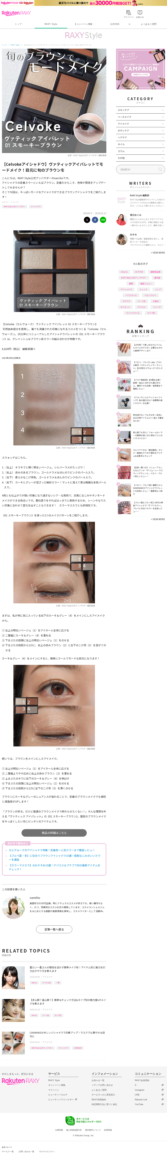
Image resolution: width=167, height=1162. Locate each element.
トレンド (143, 289)
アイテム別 (46, 982)
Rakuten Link (141, 1099)
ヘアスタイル (131, 295)
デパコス (141, 307)
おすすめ (139, 271)
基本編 (157, 277)
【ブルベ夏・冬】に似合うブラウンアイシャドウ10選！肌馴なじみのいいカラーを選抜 (54, 857)
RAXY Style (51, 24)
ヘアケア (122, 137)
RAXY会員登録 (142, 1080)
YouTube (139, 1104)
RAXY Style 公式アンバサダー (14, 206)
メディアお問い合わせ (102, 1085)
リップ (158, 289)
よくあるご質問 (149, 24)
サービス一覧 (8, 1151)
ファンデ (157, 307)
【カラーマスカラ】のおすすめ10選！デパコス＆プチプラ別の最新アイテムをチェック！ (54, 867)
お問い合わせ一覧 (26, 1151)
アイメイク (15, 202)
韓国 (131, 283)
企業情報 (59, 1130)
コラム (121, 151)
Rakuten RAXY (16, 13)
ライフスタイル (133, 312)
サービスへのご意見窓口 (103, 1094)
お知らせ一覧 (98, 1080)
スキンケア (123, 110)
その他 (121, 158)
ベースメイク (124, 116)
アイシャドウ (36, 206)
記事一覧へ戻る (54, 929)
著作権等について (93, 1130)
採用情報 (108, 1130)
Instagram (139, 1090)
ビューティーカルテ (57, 1094)
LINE (137, 1094)
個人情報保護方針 (74, 1130)
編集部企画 (155, 271)
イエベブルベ (150, 295)
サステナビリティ (47, 1151)
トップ (18, 24)
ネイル (121, 144)
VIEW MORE (158, 252)
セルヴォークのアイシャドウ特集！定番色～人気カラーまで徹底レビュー (52, 850)
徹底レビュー (146, 283)
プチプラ (126, 301)
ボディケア (123, 130)
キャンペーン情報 (83, 24)
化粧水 (156, 301)
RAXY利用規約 (99, 1099)
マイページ (53, 1090)
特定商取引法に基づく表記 (104, 1104)
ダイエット (125, 307)
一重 (58, 982)
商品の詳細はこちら (54, 833)
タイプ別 (58, 1015)
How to (34, 982)
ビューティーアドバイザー (61, 1099)
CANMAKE (78, 1048)
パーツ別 (45, 1015)
